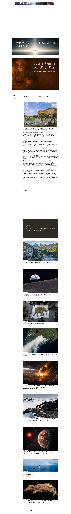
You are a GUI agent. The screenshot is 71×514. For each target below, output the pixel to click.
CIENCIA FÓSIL (14, 97)
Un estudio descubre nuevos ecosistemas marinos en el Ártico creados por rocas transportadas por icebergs (40, 420)
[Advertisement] (34, 12)
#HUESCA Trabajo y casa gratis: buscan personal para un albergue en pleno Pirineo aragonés (39, 263)
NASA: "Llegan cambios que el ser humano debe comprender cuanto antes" (38, 295)
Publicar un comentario (30, 297)
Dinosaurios (14, 98)
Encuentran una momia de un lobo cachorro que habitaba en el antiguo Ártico (40, 501)
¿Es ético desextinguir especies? (33, 323)
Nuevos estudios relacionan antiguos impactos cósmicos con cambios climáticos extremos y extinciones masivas (39, 387)
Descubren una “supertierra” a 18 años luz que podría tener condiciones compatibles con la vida (40, 452)
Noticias (13, 99)
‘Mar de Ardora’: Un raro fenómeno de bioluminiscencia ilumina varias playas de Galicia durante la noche (40, 228)
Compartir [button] (24, 185)
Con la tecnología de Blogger (36, 510)
